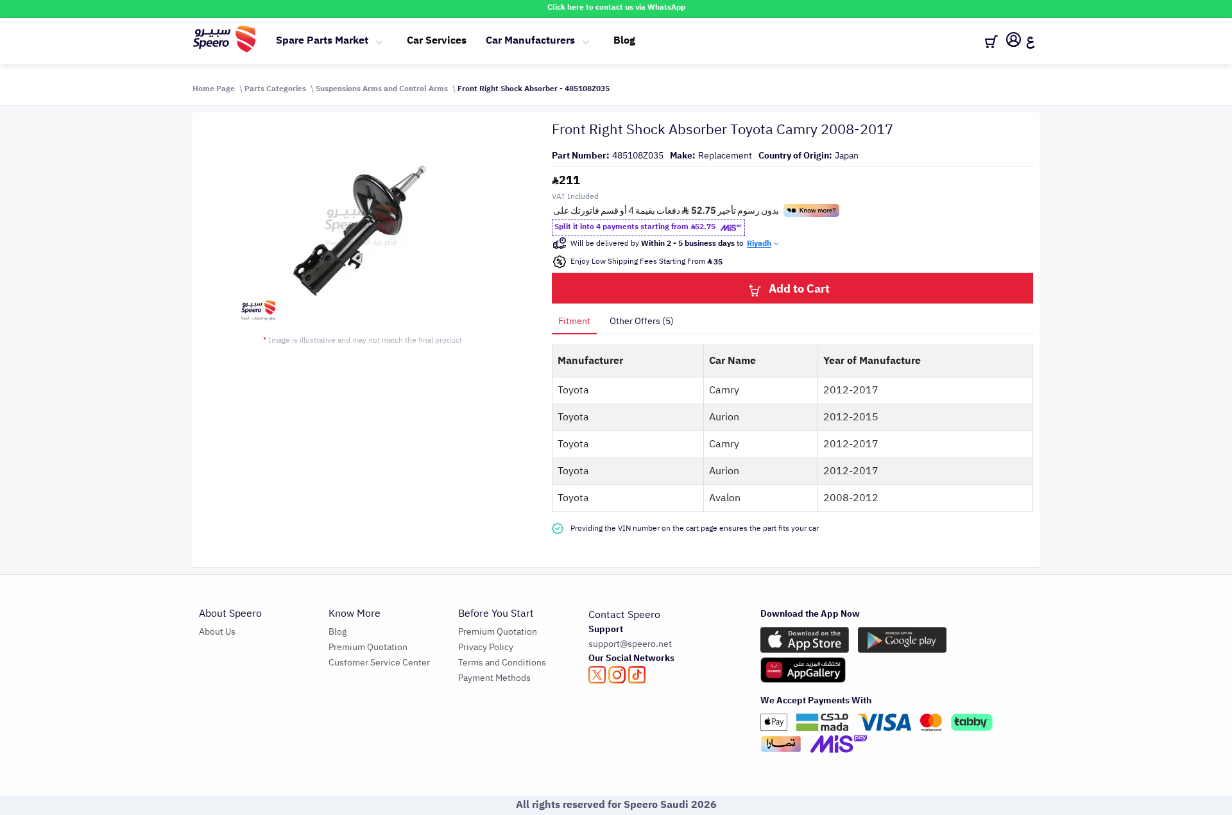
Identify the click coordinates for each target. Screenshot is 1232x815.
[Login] (1013, 41)
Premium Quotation (368, 647)
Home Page (214, 88)
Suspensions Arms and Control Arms (382, 88)
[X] (597, 674)
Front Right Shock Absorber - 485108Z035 (534, 88)
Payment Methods (494, 678)
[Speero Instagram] (617, 674)
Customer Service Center (379, 662)
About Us (217, 632)
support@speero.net (630, 644)
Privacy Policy (485, 647)
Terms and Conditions (502, 662)
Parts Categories (275, 88)
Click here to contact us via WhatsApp (616, 7)
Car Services (436, 40)
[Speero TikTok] (637, 674)
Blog (624, 40)
